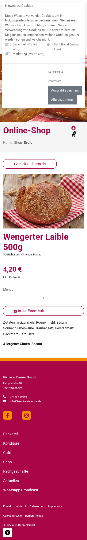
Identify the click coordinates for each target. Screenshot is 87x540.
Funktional (66, 46)
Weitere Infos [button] (36, 54)
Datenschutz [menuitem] (55, 71)
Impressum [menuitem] (54, 81)
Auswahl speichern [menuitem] (65, 90)
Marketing (28, 54)
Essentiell (25, 46)
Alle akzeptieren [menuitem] (63, 100)
